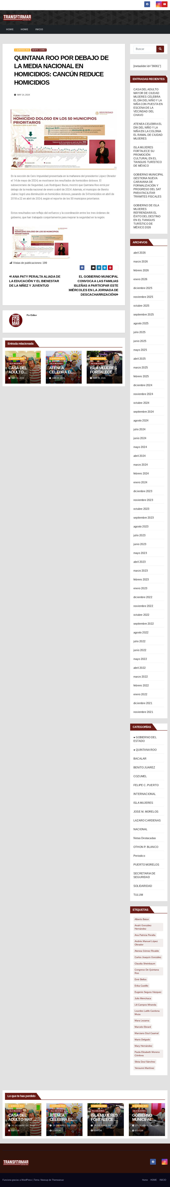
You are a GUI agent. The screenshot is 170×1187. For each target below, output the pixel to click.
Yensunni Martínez (144, 1068)
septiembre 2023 (143, 517)
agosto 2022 (140, 632)
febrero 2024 (141, 473)
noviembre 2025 (143, 296)
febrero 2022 (141, 685)
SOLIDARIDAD (142, 886)
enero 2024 (140, 482)
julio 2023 (139, 535)
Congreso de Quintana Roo (147, 971)
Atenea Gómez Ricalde (147, 951)
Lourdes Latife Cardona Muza (147, 1013)
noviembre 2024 (143, 394)
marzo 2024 (140, 464)
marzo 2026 (140, 261)
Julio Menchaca (143, 998)
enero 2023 (140, 588)
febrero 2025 (141, 376)
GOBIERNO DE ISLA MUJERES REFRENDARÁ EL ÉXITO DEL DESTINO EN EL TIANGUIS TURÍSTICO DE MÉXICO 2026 (146, 216)
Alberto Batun (142, 919)
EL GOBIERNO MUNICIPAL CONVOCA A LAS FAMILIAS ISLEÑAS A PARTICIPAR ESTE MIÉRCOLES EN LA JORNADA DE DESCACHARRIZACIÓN (93, 285)
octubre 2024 (141, 402)
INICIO (39, 29)
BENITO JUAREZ (39, 50)
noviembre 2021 (143, 712)
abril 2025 (139, 358)
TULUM (138, 894)
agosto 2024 (140, 420)
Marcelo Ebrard (143, 1027)
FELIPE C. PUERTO (146, 785)
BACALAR (139, 758)
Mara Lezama (142, 1020)
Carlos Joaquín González (148, 957)
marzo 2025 (140, 367)
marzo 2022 (140, 676)
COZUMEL (140, 776)
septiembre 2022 (143, 623)
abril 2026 (139, 252)
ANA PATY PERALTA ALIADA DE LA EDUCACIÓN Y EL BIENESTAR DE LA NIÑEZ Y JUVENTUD (34, 281)
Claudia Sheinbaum (145, 963)
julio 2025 (139, 332)
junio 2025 (139, 341)
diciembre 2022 (142, 597)
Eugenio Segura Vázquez (148, 992)
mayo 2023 (140, 553)
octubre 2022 (141, 614)
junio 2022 (139, 650)
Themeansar (58, 1180)
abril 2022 (139, 667)
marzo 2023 (140, 570)
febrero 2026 (141, 270)
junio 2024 (139, 438)
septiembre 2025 (143, 314)
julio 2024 (139, 429)
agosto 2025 (140, 323)
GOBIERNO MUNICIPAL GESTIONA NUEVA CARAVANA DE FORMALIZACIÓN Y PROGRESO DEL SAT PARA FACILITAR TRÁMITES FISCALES (148, 185)
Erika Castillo (141, 985)
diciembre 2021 (142, 703)
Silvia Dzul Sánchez (145, 1061)
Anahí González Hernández (143, 927)
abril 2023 (139, 561)
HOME (24, 29)
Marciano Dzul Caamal (147, 1033)
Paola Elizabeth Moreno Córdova (147, 1054)
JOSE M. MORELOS (145, 811)
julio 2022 (139, 641)
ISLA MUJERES (15, 363)
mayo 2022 (140, 659)
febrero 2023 (141, 579)
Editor (34, 315)
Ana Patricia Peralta (145, 935)
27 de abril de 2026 (147, 1125)
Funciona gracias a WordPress (17, 1180)
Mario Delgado (142, 1039)
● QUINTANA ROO (22, 50)
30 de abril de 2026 (23, 1125)
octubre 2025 (141, 305)
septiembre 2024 (143, 411)
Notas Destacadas (144, 838)
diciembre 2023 (142, 491)
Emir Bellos (140, 979)
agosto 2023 (140, 526)
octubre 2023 (141, 508)
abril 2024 (139, 455)
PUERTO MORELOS (146, 864)
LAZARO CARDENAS (147, 820)
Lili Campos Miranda (145, 1004)
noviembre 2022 (143, 606)
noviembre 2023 (143, 500)
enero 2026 (140, 279)
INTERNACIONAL (144, 794)
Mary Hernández (143, 1046)
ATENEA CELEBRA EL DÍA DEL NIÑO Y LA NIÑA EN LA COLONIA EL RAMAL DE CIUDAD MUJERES (148, 131)
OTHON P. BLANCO (145, 847)
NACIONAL (140, 829)
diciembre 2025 (142, 288)
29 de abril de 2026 (64, 1125)
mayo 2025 (140, 349)
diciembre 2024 (142, 385)
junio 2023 (139, 544)
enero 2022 (140, 694)
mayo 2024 (140, 447)
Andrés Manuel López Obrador (146, 943)
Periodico (139, 855)
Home (9, 29)
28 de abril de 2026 (105, 1125)
